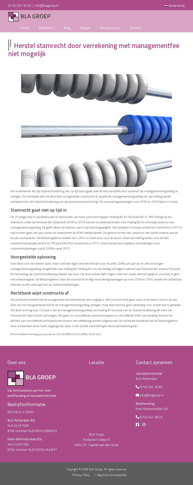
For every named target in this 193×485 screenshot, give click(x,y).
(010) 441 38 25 (151, 417)
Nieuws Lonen (110, 27)
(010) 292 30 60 (19, 5)
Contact (135, 27)
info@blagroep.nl (46, 5)
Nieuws (85, 27)
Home (25, 27)
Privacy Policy (81, 475)
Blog (67, 27)
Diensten (45, 27)
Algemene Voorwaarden (112, 475)
